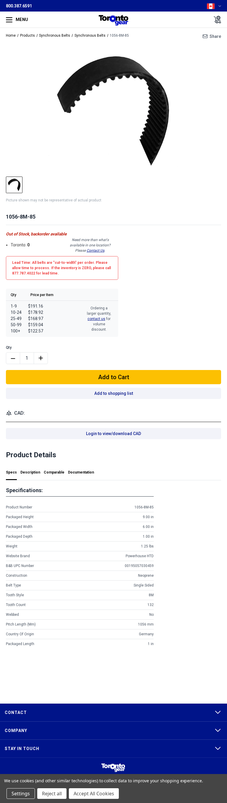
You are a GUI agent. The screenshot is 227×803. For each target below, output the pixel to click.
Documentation (81, 472)
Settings (21, 793)
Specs (11, 472)
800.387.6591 (19, 6)
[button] (113, 767)
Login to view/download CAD (113, 433)
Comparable (54, 472)
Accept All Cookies (94, 793)
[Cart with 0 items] (215, 20)
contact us (96, 319)
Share (215, 36)
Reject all (52, 793)
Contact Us (95, 250)
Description (30, 472)
